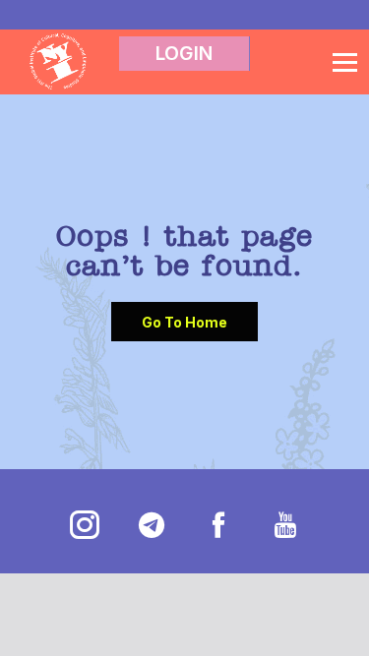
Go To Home (184, 322)
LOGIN (184, 53)
